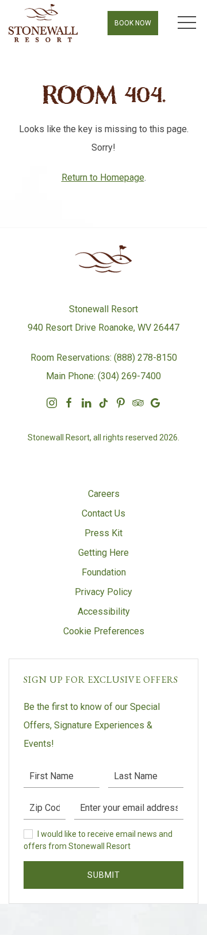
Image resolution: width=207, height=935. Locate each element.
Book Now (132, 23)
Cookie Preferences (103, 631)
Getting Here (103, 552)
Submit (103, 875)
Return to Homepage (103, 177)
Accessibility (104, 611)
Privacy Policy (103, 591)
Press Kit (103, 533)
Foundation (104, 572)
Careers (104, 493)
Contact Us (103, 513)
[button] (187, 23)
